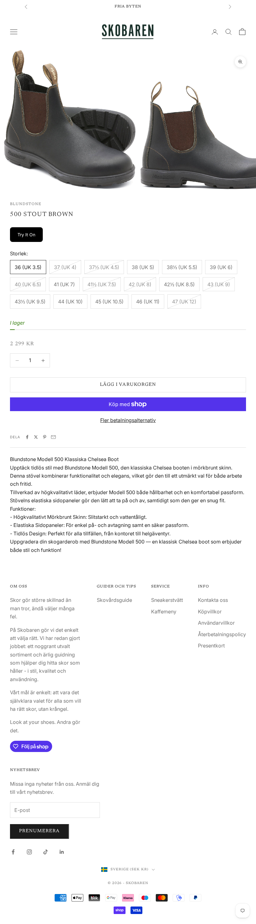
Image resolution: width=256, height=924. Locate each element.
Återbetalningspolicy (222, 634)
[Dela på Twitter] (35, 437)
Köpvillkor (210, 611)
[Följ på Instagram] (29, 852)
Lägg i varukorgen (128, 384)
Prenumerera (39, 831)
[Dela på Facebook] (27, 437)
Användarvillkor (216, 623)
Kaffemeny (163, 611)
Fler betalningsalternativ (128, 420)
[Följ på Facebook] (13, 852)
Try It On (26, 234)
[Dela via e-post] (53, 437)
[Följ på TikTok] (45, 852)
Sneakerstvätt (167, 600)
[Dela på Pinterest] (44, 437)
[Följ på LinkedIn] (62, 852)
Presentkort (211, 645)
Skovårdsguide (114, 600)
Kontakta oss (213, 600)
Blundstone (25, 204)
